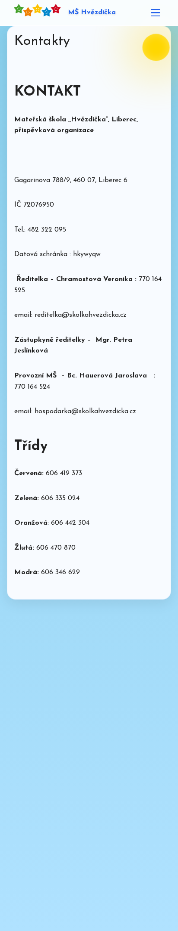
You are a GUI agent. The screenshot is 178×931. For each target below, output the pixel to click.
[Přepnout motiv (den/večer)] (156, 47)
